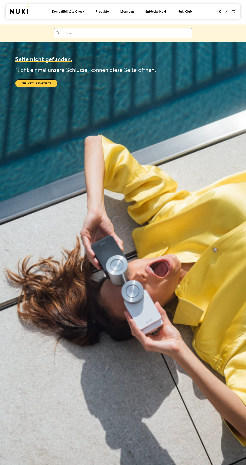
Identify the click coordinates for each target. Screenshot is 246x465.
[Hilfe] (219, 11)
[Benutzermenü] (226, 11)
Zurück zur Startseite (36, 83)
